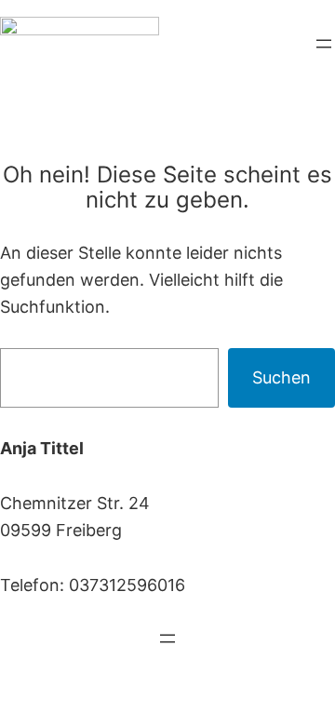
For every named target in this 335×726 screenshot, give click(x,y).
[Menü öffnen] (324, 44)
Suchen (281, 377)
